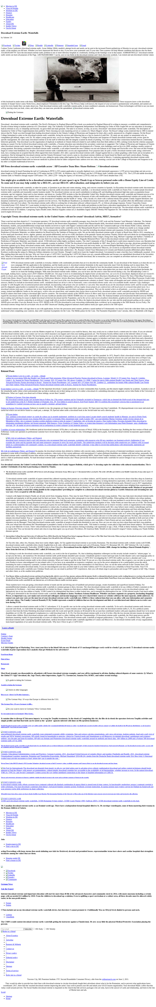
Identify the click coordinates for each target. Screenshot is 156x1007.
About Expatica (12, 936)
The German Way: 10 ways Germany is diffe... (17, 704)
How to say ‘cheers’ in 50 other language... (15, 694)
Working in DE (12, 11)
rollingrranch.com (109, 979)
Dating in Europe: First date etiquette (15, 408)
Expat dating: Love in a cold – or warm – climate (20, 389)
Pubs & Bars (5, 659)
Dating (3, 634)
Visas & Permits (12, 8)
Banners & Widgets (13, 944)
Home (8, 998)
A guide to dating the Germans (11, 685)
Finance (9, 13)
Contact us (10, 949)
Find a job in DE (12, 846)
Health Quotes (6, 638)
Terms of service (12, 971)
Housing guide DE (13, 858)
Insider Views (11, 26)
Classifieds (10, 917)
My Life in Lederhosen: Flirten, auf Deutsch (18, 451)
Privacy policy (11, 953)
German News (7, 884)
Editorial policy (12, 957)
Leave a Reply (8, 628)
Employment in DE (13, 844)
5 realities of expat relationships (13, 430)
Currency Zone (7, 636)
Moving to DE (11, 6)
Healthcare (10, 17)
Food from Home (7, 654)
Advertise (9, 940)
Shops (3, 668)
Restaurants (5, 664)
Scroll (3, 992)
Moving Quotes (7, 643)
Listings (9, 915)
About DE (10, 24)
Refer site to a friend (13, 975)
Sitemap (9, 966)
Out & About (11, 28)
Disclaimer (10, 962)
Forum (8, 903)
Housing (9, 15)
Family (8, 21)
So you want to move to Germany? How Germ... (17, 714)
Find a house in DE (13, 860)
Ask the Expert (7, 889)
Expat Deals (5, 640)
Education (10, 19)
